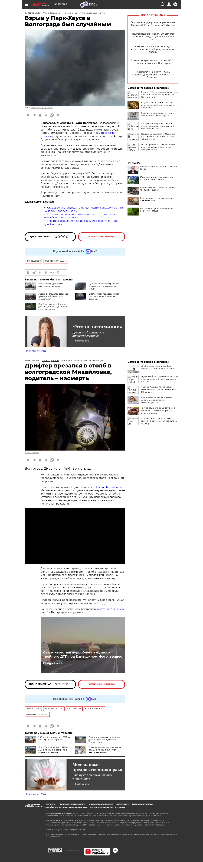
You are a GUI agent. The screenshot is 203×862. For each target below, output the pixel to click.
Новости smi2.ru (35, 351)
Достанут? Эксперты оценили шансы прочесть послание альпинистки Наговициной (159, 94)
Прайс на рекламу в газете (72, 804)
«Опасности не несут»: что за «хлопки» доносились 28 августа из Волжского (153, 75)
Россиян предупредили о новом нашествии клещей (156, 210)
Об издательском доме (101, 804)
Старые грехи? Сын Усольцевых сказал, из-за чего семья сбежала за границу (159, 421)
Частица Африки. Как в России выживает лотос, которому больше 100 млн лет (158, 389)
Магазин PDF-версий (142, 804)
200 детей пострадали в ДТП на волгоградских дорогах (54, 738)
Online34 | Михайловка (107, 487)
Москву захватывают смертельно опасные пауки (156, 199)
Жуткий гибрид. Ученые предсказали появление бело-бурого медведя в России (159, 379)
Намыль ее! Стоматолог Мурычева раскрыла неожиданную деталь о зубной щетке (158, 136)
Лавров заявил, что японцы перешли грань (158, 168)
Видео (45, 487)
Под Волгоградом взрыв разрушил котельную (50, 285)
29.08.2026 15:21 (32, 360)
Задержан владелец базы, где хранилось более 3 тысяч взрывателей (53, 296)
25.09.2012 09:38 (32, 13)
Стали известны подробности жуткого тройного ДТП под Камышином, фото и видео (82, 654)
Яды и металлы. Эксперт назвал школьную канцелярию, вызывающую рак (156, 400)
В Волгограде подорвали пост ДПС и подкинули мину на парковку (103, 296)
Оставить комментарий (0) (101, 237)
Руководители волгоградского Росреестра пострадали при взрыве (104, 286)
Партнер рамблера (72, 850)
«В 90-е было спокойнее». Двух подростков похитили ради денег (158, 367)
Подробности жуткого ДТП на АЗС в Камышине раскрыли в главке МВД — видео (53, 750)
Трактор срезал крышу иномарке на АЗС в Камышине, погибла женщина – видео (104, 750)
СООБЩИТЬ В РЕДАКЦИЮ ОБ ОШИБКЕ (107, 807)
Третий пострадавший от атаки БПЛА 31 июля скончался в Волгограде (153, 62)
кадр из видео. (32, 452)
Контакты (50, 804)
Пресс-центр (122, 804)
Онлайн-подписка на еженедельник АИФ (66, 807)
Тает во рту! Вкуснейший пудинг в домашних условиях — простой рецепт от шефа (158, 410)
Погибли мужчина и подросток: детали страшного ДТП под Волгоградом (104, 739)
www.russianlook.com (41, 107)
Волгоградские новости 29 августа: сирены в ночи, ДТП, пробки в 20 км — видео (153, 37)
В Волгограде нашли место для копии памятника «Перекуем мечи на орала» (153, 49)
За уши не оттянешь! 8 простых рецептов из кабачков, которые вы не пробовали (159, 105)
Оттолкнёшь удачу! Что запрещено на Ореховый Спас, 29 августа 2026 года (153, 24)
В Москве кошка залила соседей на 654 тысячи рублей (158, 189)
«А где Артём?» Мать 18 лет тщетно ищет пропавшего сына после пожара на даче (158, 147)
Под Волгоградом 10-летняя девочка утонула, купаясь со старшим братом (52, 306)
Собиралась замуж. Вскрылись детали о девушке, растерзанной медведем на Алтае (157, 126)
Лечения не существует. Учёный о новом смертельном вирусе (157, 114)
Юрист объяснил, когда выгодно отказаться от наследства (156, 178)
